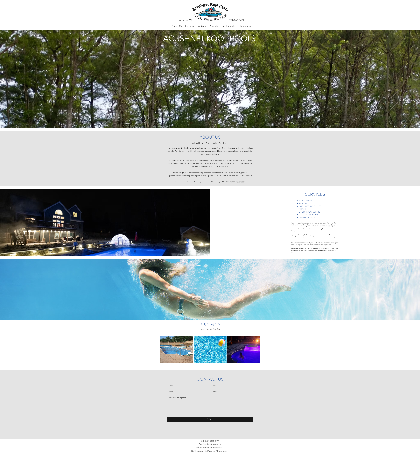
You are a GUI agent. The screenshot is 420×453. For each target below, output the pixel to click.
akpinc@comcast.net (213, 444)
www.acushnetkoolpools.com (213, 447)
